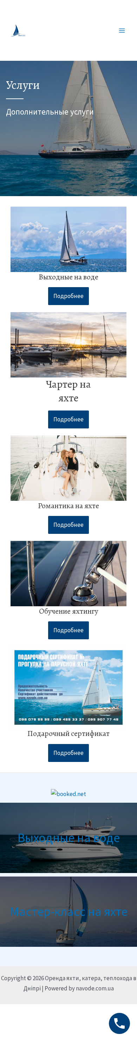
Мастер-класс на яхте (69, 911)
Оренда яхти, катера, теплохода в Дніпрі (68, 30)
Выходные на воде (69, 838)
